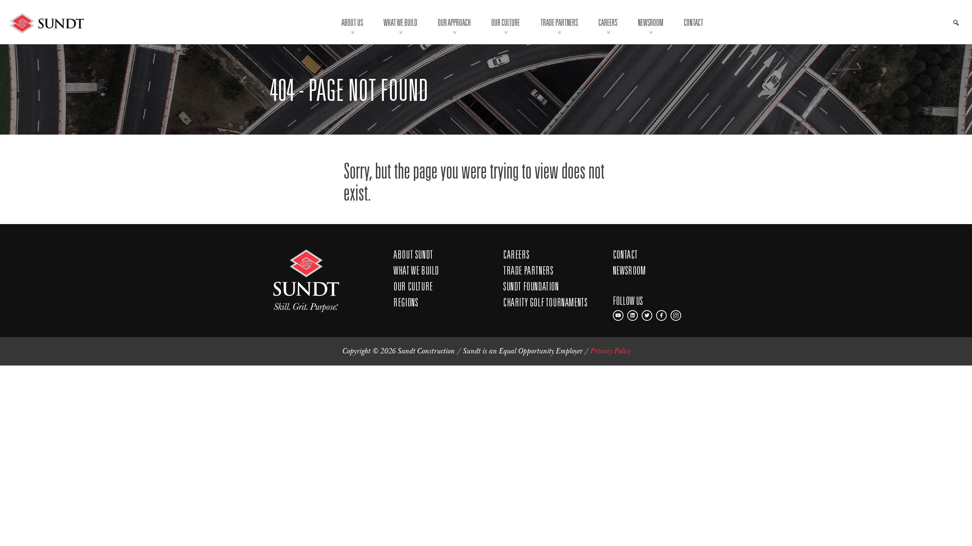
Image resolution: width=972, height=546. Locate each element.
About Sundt (413, 254)
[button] (956, 22)
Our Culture (505, 22)
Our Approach (454, 22)
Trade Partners (559, 22)
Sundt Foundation (531, 286)
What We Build (400, 22)
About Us (352, 22)
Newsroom (650, 22)
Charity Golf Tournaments (545, 302)
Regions (405, 302)
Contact (693, 22)
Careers (607, 22)
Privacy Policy (610, 351)
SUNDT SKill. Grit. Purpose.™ (306, 280)
